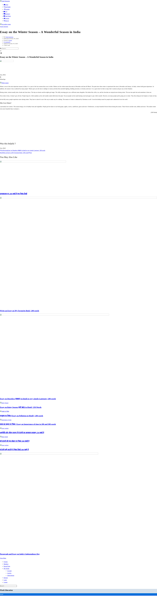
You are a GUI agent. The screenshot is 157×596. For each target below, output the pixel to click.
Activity (9, 573)
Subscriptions (10, 575)
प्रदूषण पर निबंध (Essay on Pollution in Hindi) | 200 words (21, 416)
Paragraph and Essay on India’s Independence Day (20, 554)
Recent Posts (7, 566)
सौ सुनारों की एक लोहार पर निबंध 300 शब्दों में (14, 441)
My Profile (6, 568)
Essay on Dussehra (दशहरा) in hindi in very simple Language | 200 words (28, 399)
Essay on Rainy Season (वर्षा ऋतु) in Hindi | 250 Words (20, 407)
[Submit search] (17, 586)
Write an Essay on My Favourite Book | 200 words (19, 311)
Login (5, 580)
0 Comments (7, 42)
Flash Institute (4, 26)
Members (6, 564)
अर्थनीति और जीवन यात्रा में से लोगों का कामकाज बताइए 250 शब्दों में (22, 433)
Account (9, 571)
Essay (10, 40)
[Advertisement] (78, 127)
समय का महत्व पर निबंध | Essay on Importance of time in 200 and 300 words (28, 424)
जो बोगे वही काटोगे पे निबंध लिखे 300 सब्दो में (14, 450)
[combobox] (10, 48)
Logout (5, 582)
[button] (78, 78)
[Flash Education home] (5, 1)
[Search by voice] (1, 53)
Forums (6, 561)
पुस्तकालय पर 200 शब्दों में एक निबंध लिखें (13, 194)
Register (6, 577)
